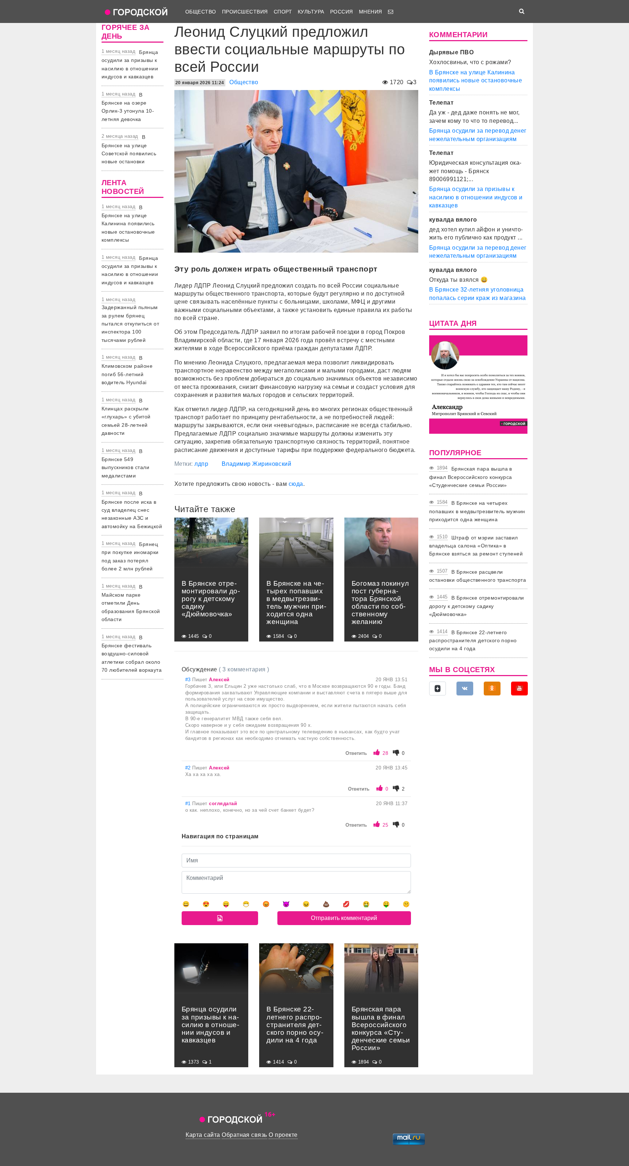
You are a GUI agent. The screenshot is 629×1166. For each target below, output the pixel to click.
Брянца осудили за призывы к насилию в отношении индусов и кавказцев (476, 197)
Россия (341, 12)
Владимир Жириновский (257, 464)
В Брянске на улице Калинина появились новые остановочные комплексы (128, 223)
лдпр (201, 464)
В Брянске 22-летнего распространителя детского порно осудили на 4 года (473, 640)
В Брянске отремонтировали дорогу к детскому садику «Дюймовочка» (476, 606)
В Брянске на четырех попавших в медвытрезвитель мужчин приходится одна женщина (477, 511)
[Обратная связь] (390, 11)
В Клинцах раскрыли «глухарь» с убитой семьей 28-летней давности (126, 417)
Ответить (356, 753)
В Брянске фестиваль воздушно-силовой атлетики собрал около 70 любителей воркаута (132, 654)
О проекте (283, 1135)
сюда (296, 484)
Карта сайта (203, 1135)
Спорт (283, 12)
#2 (188, 768)
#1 (188, 803)
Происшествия (245, 12)
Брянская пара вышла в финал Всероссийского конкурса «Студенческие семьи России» (470, 477)
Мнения (370, 12)
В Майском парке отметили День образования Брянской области (131, 603)
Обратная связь (244, 1135)
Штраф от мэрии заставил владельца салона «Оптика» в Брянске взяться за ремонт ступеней (476, 546)
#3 (188, 679)
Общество (200, 12)
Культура (311, 12)
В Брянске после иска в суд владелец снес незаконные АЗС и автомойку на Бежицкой (132, 510)
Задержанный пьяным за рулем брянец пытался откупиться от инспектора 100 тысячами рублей (130, 323)
